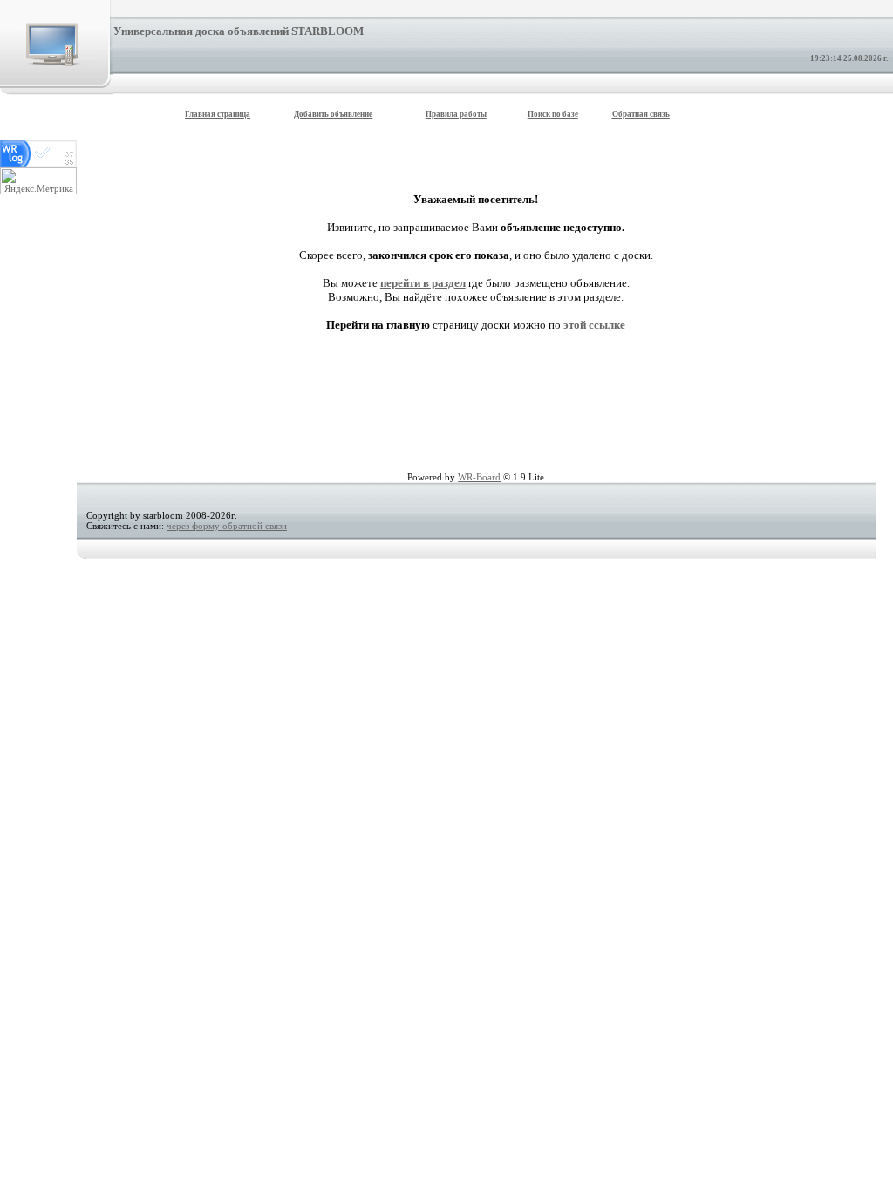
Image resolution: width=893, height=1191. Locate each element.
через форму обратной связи (227, 526)
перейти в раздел (423, 282)
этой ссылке (594, 324)
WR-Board (479, 477)
